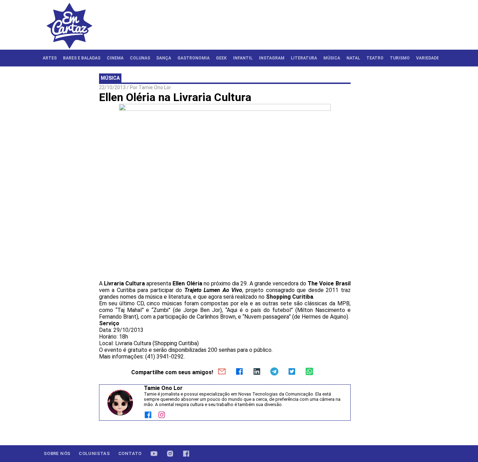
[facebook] (239, 372)
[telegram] (274, 372)
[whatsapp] (309, 372)
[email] (222, 372)
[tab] (50, 58)
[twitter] (292, 372)
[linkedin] (257, 372)
